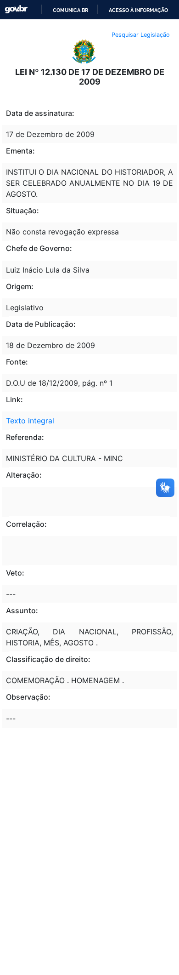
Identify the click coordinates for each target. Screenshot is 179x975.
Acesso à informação (138, 10)
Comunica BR (70, 10)
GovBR (16, 9)
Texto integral (30, 420)
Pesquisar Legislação (141, 34)
